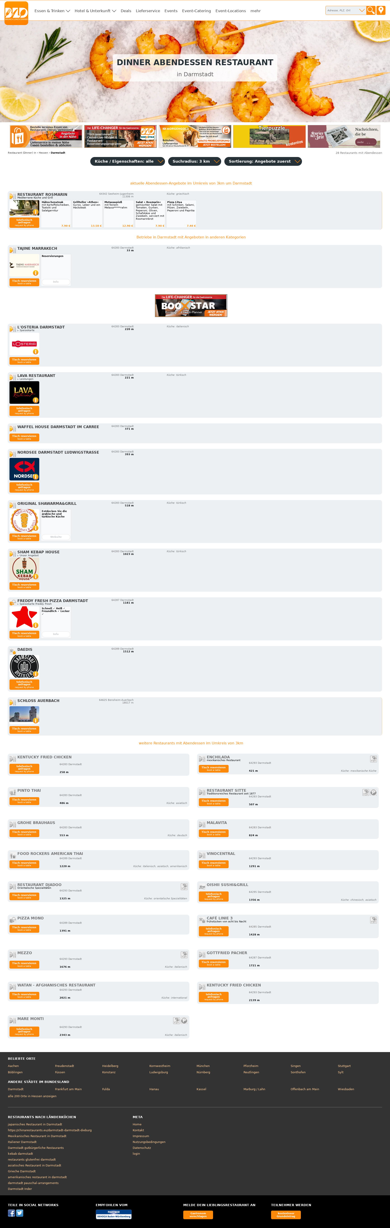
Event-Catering (196, 11)
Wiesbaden (346, 1089)
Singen (296, 1066)
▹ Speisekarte (26, 330)
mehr (256, 11)
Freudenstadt (64, 1066)
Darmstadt (15, 1089)
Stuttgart (344, 1066)
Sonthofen (298, 1072)
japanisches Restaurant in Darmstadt (35, 1124)
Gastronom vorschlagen (198, 1215)
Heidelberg (110, 1066)
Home (137, 1124)
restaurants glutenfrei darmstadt (32, 1159)
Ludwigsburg (158, 1072)
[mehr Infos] (24, 208)
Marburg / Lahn (254, 1089)
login (136, 1153)
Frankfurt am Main (68, 1089)
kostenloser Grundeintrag (286, 1215)
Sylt (341, 1072)
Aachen (13, 1066)
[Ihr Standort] (380, 10)
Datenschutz (142, 1148)
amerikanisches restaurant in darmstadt (37, 1177)
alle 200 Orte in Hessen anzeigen (32, 1096)
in (22, 152)
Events (171, 11)
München (203, 1066)
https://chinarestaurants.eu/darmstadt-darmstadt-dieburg (50, 1130)
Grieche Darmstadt (22, 1171)
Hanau (154, 1089)
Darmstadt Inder (20, 1189)
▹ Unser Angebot (28, 555)
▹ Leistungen (25, 379)
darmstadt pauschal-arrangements (33, 1183)
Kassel (201, 1089)
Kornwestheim (159, 1066)
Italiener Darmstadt (22, 1142)
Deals (126, 11)
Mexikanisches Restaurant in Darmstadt (37, 1136)
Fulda (106, 1089)
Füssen (60, 1072)
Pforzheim (251, 1066)
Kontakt (138, 1130)
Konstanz (109, 1072)
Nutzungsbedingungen (149, 1142)
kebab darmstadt (20, 1153)
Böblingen (15, 1072)
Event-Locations (231, 11)
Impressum (141, 1136)
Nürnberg (203, 1072)
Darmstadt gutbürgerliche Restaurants (36, 1148)
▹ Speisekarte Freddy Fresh (34, 603)
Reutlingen (251, 1072)
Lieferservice (148, 11)
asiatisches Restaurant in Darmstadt (34, 1165)
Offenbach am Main (305, 1089)
